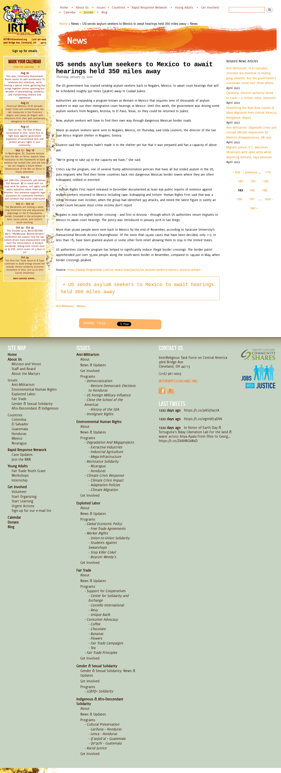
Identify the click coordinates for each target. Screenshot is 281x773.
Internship (19, 480)
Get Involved (210, 7)
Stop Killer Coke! (103, 552)
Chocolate (98, 629)
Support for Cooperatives (106, 591)
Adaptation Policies (105, 485)
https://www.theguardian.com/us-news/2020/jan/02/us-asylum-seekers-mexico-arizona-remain (133, 270)
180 (240, 181)
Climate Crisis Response (105, 475)
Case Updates (22, 454)
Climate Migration (104, 489)
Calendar (70, 12)
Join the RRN (21, 459)
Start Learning (22, 501)
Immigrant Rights (99, 414)
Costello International (107, 605)
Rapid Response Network (149, 7)
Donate (89, 12)
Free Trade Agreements (108, 528)
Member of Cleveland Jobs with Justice (258, 381)
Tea (92, 647)
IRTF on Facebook (162, 390)
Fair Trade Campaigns (106, 643)
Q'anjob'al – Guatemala (107, 738)
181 (253, 181)
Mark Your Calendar (24, 63)
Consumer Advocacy (102, 619)
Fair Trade (19, 399)
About (85, 359)
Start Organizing (24, 496)
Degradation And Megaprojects (110, 442)
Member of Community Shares (258, 354)
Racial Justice (96, 748)
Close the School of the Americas (103, 402)
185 (264, 190)
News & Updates (93, 365)
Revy (94, 610)
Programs (87, 376)
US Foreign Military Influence (108, 395)
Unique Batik (100, 614)
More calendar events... (24, 278)
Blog (104, 12)
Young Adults (184, 7)
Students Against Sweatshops (102, 545)
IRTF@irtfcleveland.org (15, 39)
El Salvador (20, 424)
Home (64, 7)
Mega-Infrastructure (105, 456)
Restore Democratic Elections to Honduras (112, 388)
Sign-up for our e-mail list (31, 510)
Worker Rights (97, 533)
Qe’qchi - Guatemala (105, 743)
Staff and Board (24, 369)
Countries (118, 7)
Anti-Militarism (65, 306)
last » (254, 208)
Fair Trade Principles (101, 652)
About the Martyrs (26, 373)
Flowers (96, 638)
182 (265, 181)
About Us (82, 7)
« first (236, 172)
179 (267, 172)
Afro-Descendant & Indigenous (35, 408)
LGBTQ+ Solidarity (99, 691)
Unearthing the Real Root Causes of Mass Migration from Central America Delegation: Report (251, 112)
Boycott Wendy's (103, 557)
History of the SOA (104, 409)
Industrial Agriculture (106, 451)
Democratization (99, 381)
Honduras (19, 433)
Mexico (81, 306)
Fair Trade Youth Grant (29, 471)
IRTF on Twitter (171, 390)
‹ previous (250, 172)
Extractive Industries (106, 447)
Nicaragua (19, 443)
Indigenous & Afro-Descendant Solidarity (99, 701)
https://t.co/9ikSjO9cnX (201, 410)
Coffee (95, 624)
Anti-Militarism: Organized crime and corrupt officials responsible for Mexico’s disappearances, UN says (251, 132)
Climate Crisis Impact (106, 480)
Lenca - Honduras (103, 734)
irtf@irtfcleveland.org (178, 381)
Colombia (19, 419)
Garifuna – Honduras (106, 729)
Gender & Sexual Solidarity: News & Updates (107, 673)
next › (269, 199)
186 (239, 199)
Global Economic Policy (104, 523)
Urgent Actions (23, 506)
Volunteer (19, 491)
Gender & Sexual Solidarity (32, 403)
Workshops (20, 475)
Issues (101, 7)
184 (252, 190)
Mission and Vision (26, 364)
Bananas (96, 633)
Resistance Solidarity (102, 461)
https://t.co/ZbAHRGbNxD (178, 441)
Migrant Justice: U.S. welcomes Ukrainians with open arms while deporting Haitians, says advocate (249, 152)
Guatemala (20, 429)
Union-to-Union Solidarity (110, 538)
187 (252, 199)
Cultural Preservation (102, 724)
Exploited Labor (24, 394)
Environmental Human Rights (34, 389)
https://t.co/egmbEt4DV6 (203, 419)
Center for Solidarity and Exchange (108, 598)
